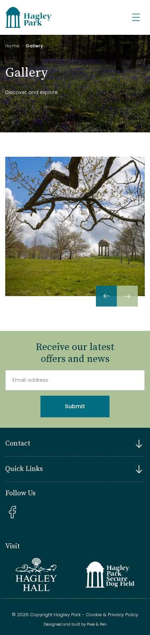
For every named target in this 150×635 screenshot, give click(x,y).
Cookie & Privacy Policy (112, 614)
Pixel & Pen (97, 624)
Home (12, 45)
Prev (106, 296)
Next (127, 296)
